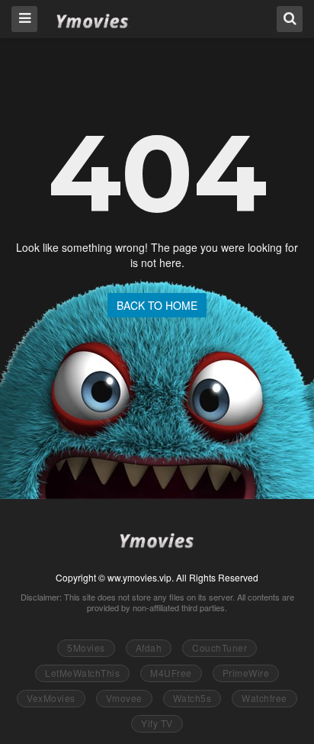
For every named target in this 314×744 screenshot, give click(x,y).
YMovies (92, 18)
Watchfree (264, 697)
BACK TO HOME (157, 305)
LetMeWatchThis (82, 672)
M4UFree (171, 672)
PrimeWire (246, 672)
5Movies (86, 647)
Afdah (149, 647)
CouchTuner (219, 647)
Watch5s (192, 697)
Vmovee (124, 697)
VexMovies (51, 697)
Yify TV (157, 723)
